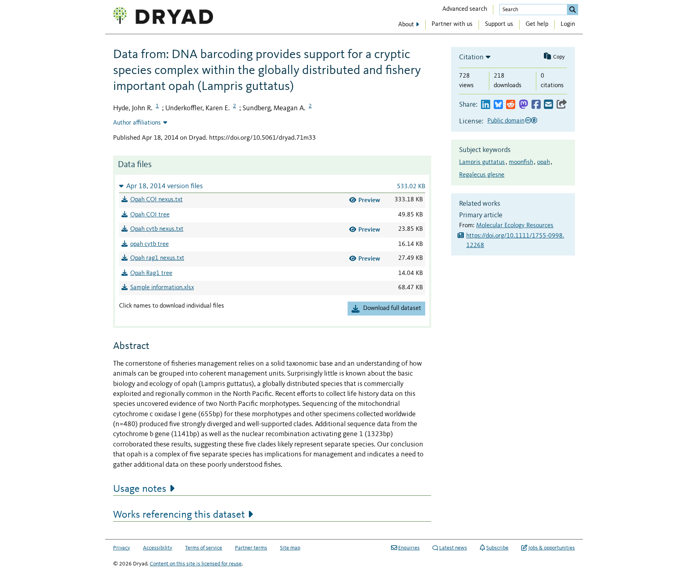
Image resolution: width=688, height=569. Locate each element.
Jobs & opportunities (551, 548)
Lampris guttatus (482, 162)
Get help (537, 24)
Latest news (453, 548)
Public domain (505, 121)
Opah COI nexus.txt (156, 200)
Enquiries (409, 548)
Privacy (121, 548)
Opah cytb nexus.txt (157, 229)
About (406, 24)
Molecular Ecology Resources (514, 225)
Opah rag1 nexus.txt (157, 258)
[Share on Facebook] (536, 105)
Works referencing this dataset (179, 515)
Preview (369, 200)
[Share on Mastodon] (523, 105)
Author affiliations (137, 123)
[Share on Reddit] (510, 105)
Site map (290, 548)
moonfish (521, 162)
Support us (499, 24)
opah (543, 162)
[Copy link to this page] (562, 104)
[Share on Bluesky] (498, 105)
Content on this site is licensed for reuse (196, 564)
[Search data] (572, 9)
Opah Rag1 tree (151, 273)
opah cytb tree (149, 244)
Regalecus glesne (481, 175)
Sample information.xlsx (162, 287)
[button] (272, 186)
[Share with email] (548, 105)
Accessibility (157, 548)
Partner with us (452, 24)
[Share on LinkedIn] (485, 105)
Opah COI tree (150, 215)
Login (568, 24)
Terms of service (203, 548)
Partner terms (251, 548)
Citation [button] (471, 57)
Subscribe (497, 548)
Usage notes (139, 489)
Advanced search (464, 9)
